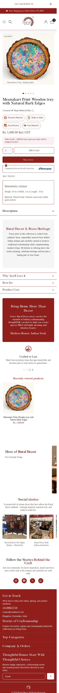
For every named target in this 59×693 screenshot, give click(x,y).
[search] (10, 21)
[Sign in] (46, 22)
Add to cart (34, 150)
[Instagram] (16, 580)
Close (50, 4)
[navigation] (23, 93)
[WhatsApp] (40, 580)
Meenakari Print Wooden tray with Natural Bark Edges (18, 418)
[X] (32, 580)
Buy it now (28, 160)
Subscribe (50, 676)
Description (10, 211)
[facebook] (24, 580)
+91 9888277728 (10, 608)
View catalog (4, 22)
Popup (32, 110)
